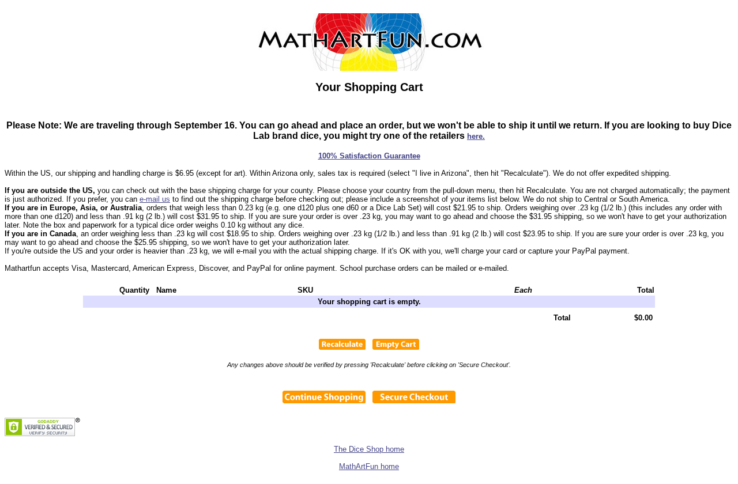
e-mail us (155, 199)
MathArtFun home (369, 466)
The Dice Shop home (369, 449)
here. (476, 136)
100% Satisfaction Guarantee (369, 156)
